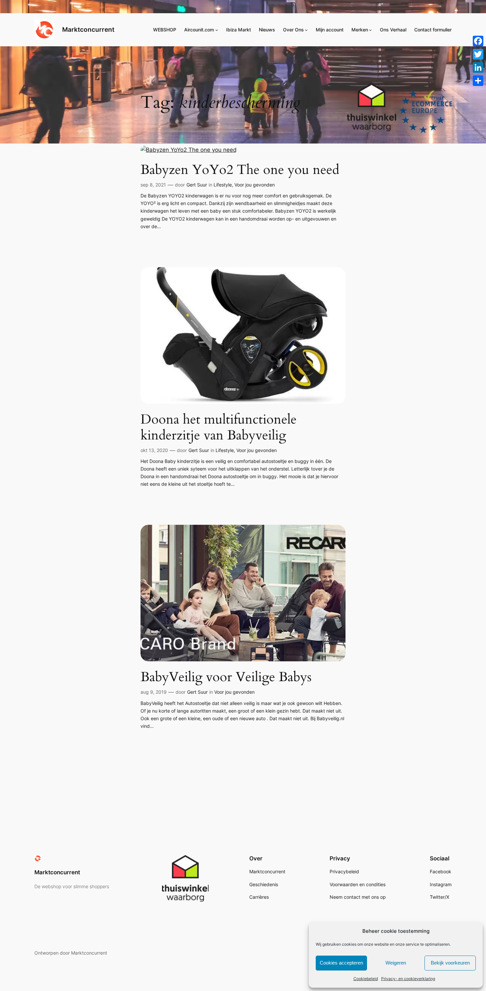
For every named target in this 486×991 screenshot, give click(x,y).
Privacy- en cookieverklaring (408, 978)
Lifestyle (223, 184)
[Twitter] (478, 54)
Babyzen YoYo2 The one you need (240, 170)
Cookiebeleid (365, 978)
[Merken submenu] (370, 29)
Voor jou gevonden (254, 184)
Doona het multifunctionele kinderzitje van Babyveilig (219, 427)
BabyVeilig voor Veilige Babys (226, 677)
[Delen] (478, 80)
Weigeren (395, 963)
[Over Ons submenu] (306, 29)
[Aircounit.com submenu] (216, 29)
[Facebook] (478, 41)
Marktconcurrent (88, 29)
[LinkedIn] (478, 67)
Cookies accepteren (341, 963)
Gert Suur (196, 184)
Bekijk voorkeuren (450, 963)
